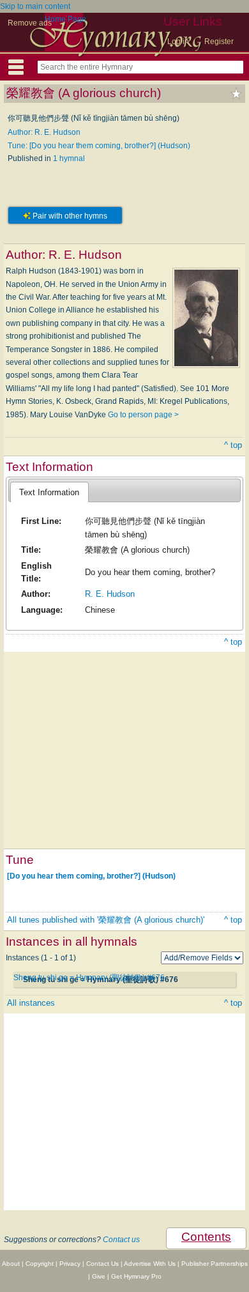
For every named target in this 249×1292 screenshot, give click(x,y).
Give (98, 1276)
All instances (31, 1003)
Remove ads (30, 23)
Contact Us (102, 1263)
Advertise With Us (150, 1263)
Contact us (121, 1239)
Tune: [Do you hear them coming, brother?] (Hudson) (99, 145)
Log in (178, 41)
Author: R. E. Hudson (44, 132)
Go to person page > (143, 414)
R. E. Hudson (110, 594)
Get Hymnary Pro (136, 1276)
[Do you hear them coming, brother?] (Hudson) (91, 876)
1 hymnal (69, 158)
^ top (233, 445)
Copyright (40, 1263)
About (11, 1263)
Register (219, 41)
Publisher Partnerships (214, 1263)
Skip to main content (35, 6)
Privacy (69, 1263)
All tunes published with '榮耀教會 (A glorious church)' (105, 920)
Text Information (49, 492)
